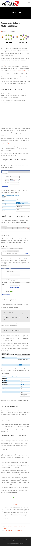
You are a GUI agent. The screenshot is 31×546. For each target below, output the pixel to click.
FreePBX (21, 527)
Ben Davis (15, 31)
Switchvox (4, 528)
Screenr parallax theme (12, 543)
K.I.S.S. (26, 527)
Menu (28, 3)
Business (15, 527)
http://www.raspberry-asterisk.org (8, 143)
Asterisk (9, 527)
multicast (13, 530)
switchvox (20, 530)
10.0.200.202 (5, 519)
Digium (5, 65)
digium (8, 530)
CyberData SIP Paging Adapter (21, 70)
